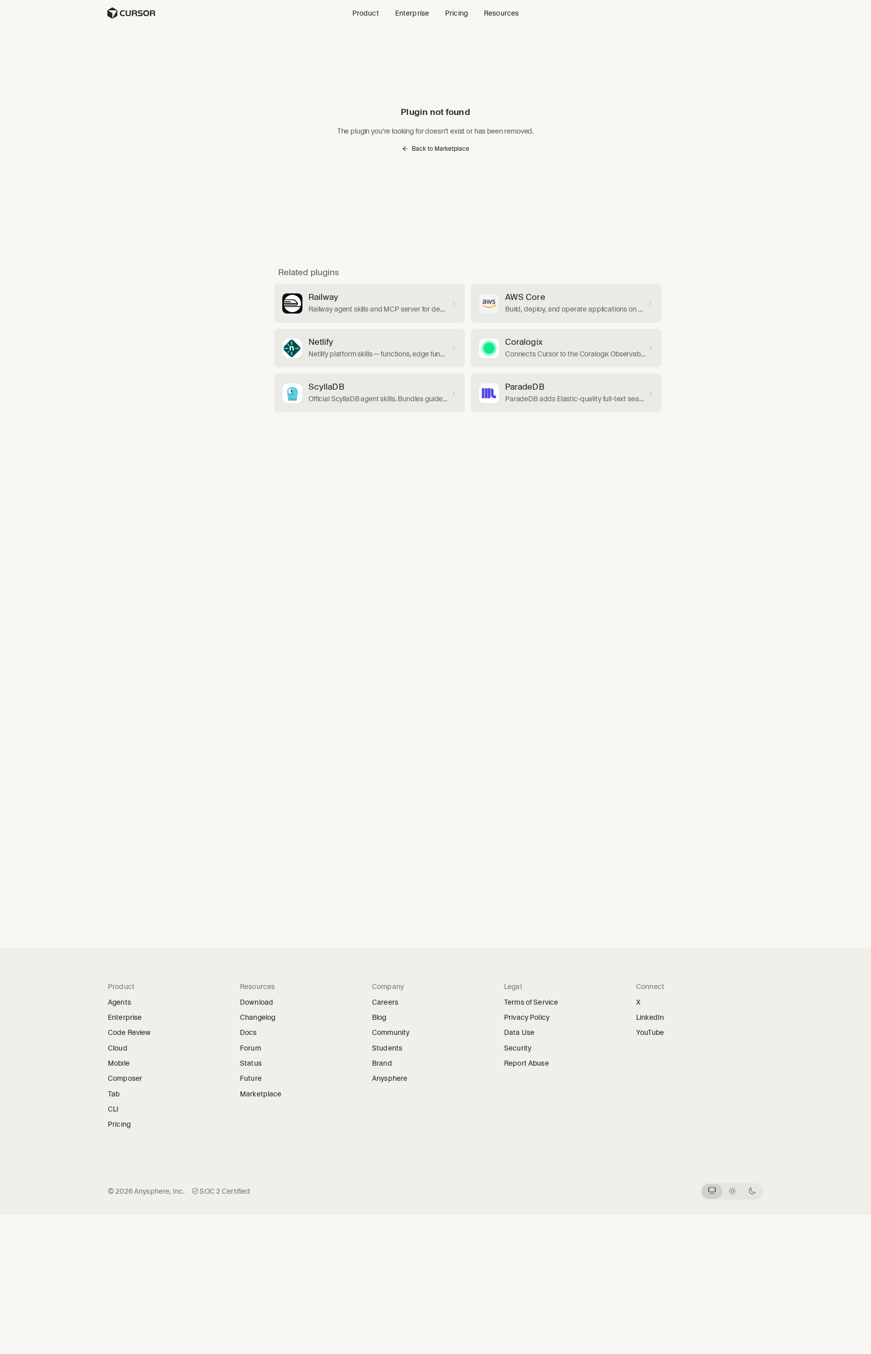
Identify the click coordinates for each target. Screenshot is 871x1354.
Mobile (119, 1063)
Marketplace (261, 1094)
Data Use (519, 1032)
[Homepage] (131, 13)
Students (387, 1048)
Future (254, 1078)
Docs (248, 1032)
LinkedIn (653, 1017)
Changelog (257, 1017)
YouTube (653, 1032)
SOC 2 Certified (225, 1191)
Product (365, 13)
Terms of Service (531, 1002)
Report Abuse (526, 1063)
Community (390, 1032)
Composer (125, 1078)
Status (254, 1063)
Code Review (129, 1032)
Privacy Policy (526, 1017)
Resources (501, 13)
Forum (254, 1048)
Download (256, 1002)
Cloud (118, 1048)
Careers (385, 1002)
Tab (113, 1094)
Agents (119, 1002)
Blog (379, 1017)
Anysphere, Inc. (159, 1191)
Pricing (456, 13)
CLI (113, 1109)
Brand (382, 1063)
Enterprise (412, 13)
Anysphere (393, 1078)
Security (517, 1048)
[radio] (712, 1191)
